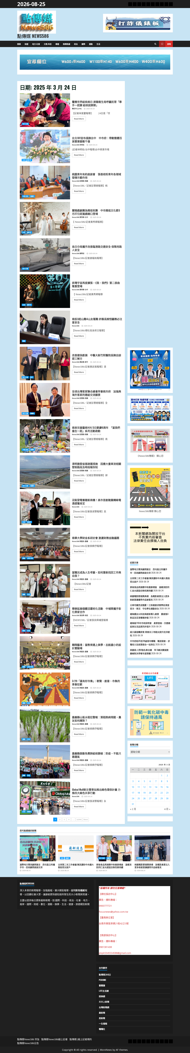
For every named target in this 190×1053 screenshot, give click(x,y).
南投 (23, 631)
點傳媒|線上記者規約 (81, 1039)
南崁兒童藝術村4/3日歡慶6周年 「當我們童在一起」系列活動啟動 (45, 436)
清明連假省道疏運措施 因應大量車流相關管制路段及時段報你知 (45, 472)
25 (139, 798)
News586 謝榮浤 (78, 253)
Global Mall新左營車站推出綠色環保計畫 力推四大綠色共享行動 (45, 798)
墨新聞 (102, 1012)
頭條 (19, 44)
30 (167, 798)
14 (156, 787)
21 (156, 792)
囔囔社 (102, 1029)
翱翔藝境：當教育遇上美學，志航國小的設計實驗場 (45, 653)
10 (133, 787)
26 (144, 798)
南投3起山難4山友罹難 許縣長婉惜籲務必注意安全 (45, 327)
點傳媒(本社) (105, 974)
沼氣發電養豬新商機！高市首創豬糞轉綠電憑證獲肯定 (45, 508)
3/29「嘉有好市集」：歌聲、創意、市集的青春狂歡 (45, 689)
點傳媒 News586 (33, 35)
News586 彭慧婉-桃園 (80, 181)
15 (161, 787)
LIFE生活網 (104, 990)
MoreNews (106, 1049)
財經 (26, 44)
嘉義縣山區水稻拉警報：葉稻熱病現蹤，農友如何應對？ (45, 725)
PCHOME (102, 980)
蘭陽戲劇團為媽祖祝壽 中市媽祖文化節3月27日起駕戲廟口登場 (45, 219)
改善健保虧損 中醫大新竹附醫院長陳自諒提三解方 (45, 363)
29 (161, 798)
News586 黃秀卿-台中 (80, 217)
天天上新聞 (104, 1001)
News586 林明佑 (78, 145)
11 (139, 787)
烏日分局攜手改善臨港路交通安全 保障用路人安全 (45, 255)
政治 (76, 44)
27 (150, 798)
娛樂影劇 (66, 44)
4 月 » (167, 809)
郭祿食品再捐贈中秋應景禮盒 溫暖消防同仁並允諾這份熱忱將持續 (114, 848)
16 (167, 787)
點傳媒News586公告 (28, 1043)
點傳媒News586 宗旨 (28, 1039)
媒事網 (102, 996)
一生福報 (103, 1023)
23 (167, 792)
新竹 (31, 377)
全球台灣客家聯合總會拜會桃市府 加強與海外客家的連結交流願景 (45, 400)
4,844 (79, 819)
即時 (169, 44)
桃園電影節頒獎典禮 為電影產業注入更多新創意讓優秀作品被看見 (152, 848)
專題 (57, 44)
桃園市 (32, 196)
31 (133, 804)
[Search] (155, 43)
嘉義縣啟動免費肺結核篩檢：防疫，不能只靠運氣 (45, 762)
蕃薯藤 (102, 985)
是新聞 (102, 1018)
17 (133, 792)
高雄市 (29, 522)
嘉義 (23, 558)
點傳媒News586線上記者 (54, 1039)
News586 (75, 326)
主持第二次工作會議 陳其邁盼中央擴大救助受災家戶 (76, 848)
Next (85, 819)
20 (150, 792)
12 (144, 787)
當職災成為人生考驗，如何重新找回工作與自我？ (45, 581)
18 (139, 792)
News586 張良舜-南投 (80, 615)
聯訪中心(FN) (77, 109)
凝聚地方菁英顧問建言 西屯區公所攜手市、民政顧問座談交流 (37, 848)
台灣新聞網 (104, 1007)
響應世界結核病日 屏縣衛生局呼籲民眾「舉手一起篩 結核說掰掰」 (45, 110)
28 (156, 798)
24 (133, 798)
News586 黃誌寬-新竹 (80, 362)
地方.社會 (36, 44)
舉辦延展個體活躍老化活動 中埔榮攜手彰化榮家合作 (45, 617)
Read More (79, 119)
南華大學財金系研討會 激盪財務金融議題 (45, 544)
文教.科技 (48, 44)
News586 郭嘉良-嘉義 (80, 541)
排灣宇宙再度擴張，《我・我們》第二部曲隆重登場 (45, 291)
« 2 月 (133, 809)
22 (161, 792)
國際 (83, 44)
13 (150, 787)
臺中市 (29, 160)
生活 (98, 44)
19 (144, 792)
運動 (91, 44)
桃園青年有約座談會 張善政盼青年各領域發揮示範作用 (45, 182)
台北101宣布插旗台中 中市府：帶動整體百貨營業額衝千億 (45, 146)
